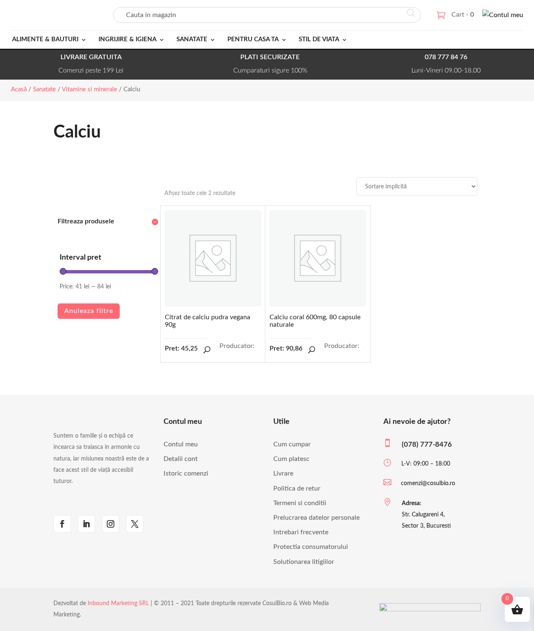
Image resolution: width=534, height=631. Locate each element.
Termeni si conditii (299, 503)
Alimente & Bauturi (45, 39)
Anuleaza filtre (88, 311)
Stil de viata (319, 39)
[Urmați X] (135, 524)
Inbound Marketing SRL (118, 603)
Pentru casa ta (253, 39)
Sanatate (191, 39)
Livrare (283, 473)
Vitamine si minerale (89, 89)
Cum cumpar (292, 444)
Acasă (19, 89)
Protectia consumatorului (310, 546)
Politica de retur (296, 488)
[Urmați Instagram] (110, 524)
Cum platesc (291, 459)
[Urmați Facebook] (62, 524)
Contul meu (181, 444)
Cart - (463, 14)
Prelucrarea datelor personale (316, 517)
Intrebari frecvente (300, 532)
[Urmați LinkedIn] (86, 524)
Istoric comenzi (186, 473)
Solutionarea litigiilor (303, 561)
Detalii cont (181, 459)
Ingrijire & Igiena (127, 39)
